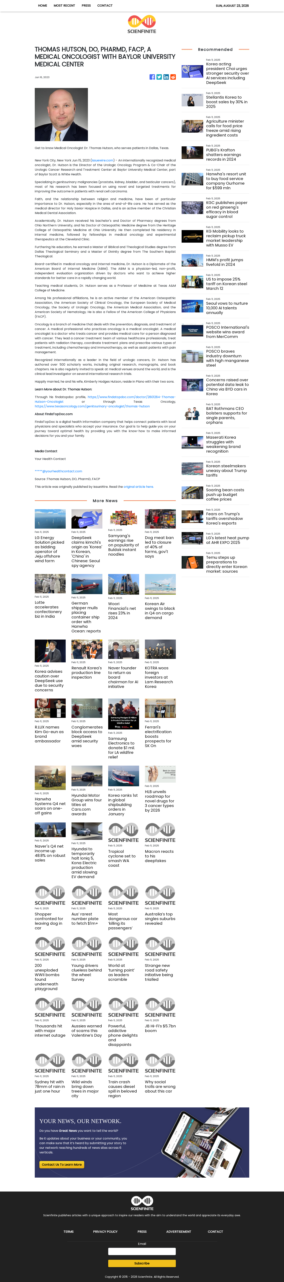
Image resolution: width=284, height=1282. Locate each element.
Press (142, 1231)
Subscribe (142, 1263)
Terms (69, 1231)
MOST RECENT (64, 5)
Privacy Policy (105, 1231)
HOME (42, 5)
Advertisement (178, 1231)
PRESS (86, 5)
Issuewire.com (102, 160)
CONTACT (105, 5)
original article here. (139, 486)
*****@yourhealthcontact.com (58, 471)
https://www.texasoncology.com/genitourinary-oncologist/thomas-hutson (92, 406)
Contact (215, 1231)
